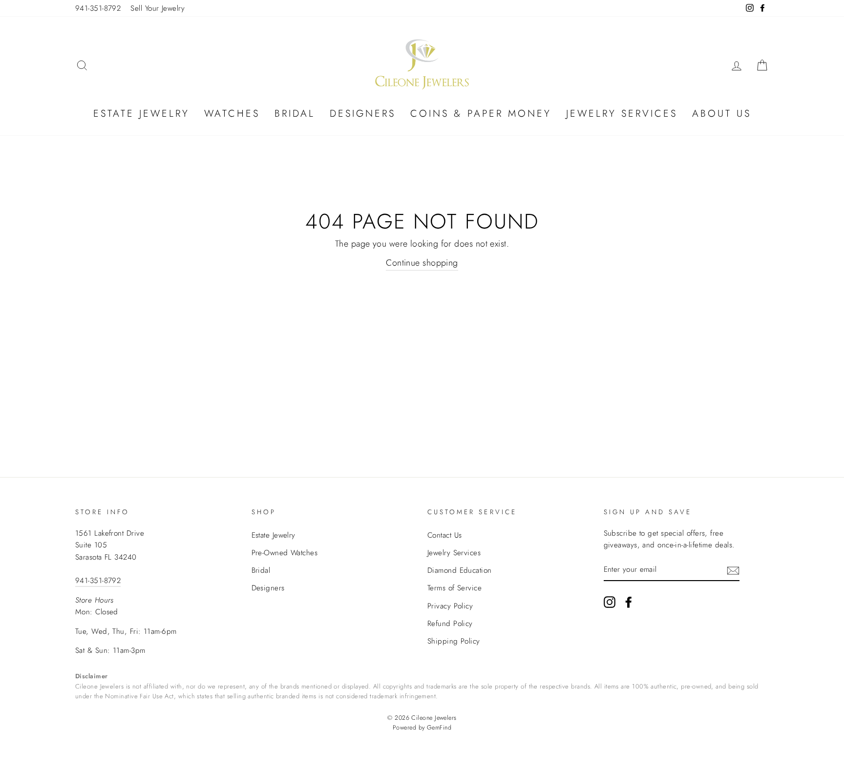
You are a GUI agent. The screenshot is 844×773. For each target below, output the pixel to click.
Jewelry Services (621, 113)
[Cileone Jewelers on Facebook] (628, 602)
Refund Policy (450, 623)
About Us (721, 113)
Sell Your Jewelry (157, 8)
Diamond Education (459, 570)
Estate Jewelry (141, 113)
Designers (363, 113)
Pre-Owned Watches (285, 552)
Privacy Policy (450, 606)
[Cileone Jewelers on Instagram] (609, 602)
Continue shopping (422, 262)
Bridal (294, 113)
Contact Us (444, 535)
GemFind (439, 727)
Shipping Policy (453, 641)
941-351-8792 (98, 8)
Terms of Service (454, 588)
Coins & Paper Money (480, 113)
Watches (232, 113)
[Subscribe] (733, 570)
